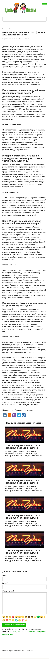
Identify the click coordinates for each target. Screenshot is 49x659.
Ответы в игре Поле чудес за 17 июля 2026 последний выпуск (22, 446)
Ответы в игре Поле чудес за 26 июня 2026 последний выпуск (22, 516)
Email (5, 583)
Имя (4, 575)
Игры (27, 39)
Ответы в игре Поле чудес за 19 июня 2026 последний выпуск (22, 551)
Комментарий (8, 591)
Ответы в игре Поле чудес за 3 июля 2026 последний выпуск (22, 481)
